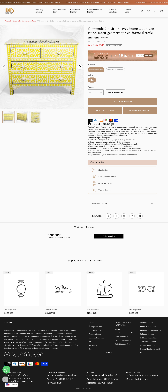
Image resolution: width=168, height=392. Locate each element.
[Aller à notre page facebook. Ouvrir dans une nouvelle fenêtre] (7, 354)
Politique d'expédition (148, 338)
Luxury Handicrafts (147, 345)
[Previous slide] (4, 66)
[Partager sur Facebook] (116, 216)
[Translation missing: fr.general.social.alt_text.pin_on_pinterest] (140, 216)
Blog (90, 349)
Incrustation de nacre (115, 70)
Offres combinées (121, 337)
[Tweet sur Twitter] (124, 216)
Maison (117, 329)
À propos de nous (95, 327)
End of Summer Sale (122, 344)
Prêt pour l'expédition (123, 340)
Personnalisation (95, 334)
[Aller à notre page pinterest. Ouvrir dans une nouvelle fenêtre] (40, 354)
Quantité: (91, 87)
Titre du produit (10, 310)
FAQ (90, 342)
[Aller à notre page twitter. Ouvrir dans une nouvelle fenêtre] (20, 354)
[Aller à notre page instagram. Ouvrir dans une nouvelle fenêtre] (13, 354)
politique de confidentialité (150, 330)
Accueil (8, 21)
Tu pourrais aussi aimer (84, 260)
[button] (93, 38)
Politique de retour (147, 334)
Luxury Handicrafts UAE (150, 349)
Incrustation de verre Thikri (125, 333)
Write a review (109, 236)
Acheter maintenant (139, 111)
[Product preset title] (21, 289)
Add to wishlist (114, 92)
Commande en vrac (96, 338)
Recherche (93, 345)
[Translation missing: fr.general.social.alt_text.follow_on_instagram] (132, 216)
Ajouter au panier (105, 111)
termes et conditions (148, 327)
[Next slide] (80, 66)
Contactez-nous (95, 330)
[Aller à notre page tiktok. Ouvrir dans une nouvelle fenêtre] (27, 354)
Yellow (92, 80)
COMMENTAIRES (99, 203)
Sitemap (143, 353)
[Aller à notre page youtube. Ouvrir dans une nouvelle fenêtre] (33, 354)
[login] (142, 11)
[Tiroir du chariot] (161, 11)
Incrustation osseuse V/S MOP (100, 353)
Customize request (122, 101)
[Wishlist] (148, 11)
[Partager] (108, 216)
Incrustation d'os (96, 70)
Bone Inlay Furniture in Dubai (24, 21)
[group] (8, 117)
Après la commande (148, 342)
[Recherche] (155, 11)
